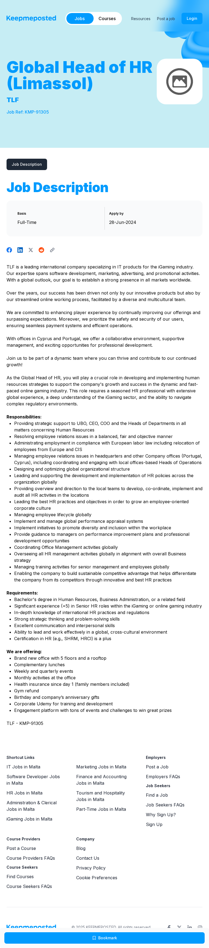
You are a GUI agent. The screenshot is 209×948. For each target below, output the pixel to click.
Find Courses (20, 876)
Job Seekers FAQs (165, 805)
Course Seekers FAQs (29, 886)
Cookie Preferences (96, 877)
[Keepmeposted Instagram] (200, 927)
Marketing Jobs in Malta (101, 766)
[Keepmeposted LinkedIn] (189, 927)
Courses (107, 18)
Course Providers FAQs (31, 858)
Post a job (166, 18)
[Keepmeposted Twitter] (179, 927)
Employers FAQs (163, 776)
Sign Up (154, 824)
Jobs (80, 18)
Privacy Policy (91, 868)
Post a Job (157, 766)
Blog (80, 848)
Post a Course (21, 848)
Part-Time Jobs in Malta (101, 809)
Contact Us (87, 858)
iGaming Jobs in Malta (29, 819)
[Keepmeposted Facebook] (169, 927)
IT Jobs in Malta (23, 766)
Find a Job (157, 795)
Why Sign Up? (161, 814)
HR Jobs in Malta (24, 793)
